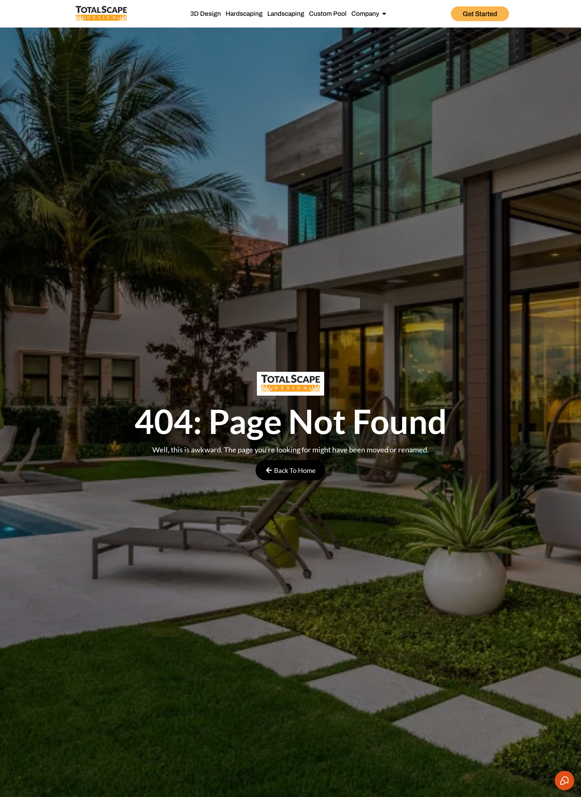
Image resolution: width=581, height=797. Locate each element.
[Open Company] (384, 14)
